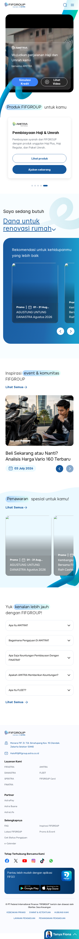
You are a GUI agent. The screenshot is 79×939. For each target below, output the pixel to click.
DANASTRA (10, 773)
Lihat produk (39, 158)
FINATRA (8, 784)
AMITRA (44, 767)
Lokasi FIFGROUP (13, 831)
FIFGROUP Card (47, 778)
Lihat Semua (14, 387)
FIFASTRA (9, 767)
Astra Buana (10, 806)
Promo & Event (47, 831)
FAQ (6, 826)
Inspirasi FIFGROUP (49, 826)
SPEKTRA (9, 778)
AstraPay (9, 800)
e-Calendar (10, 843)
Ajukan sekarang (39, 169)
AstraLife (9, 812)
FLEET (43, 773)
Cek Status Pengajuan (15, 837)
